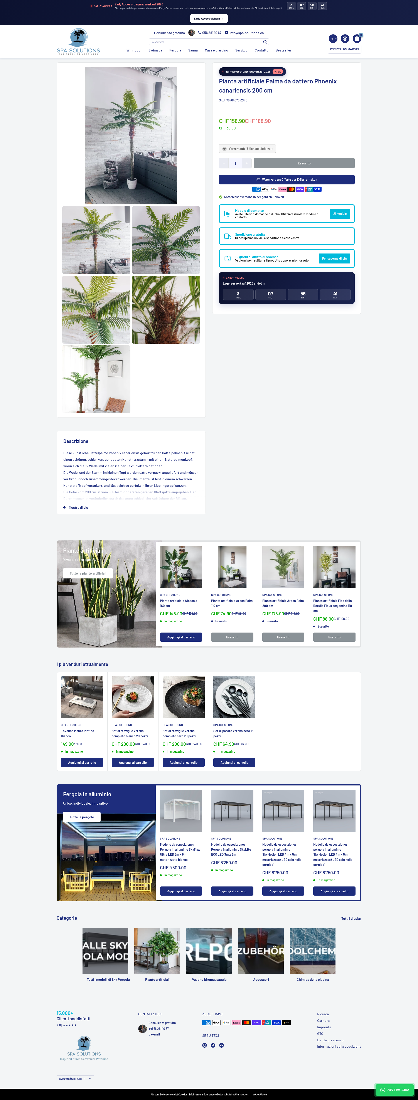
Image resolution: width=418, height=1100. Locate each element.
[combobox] (333, 38)
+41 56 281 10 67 (159, 1028)
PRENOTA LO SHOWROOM (344, 49)
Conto (345, 38)
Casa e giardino (216, 50)
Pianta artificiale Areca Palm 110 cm (232, 603)
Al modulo (340, 213)
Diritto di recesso (330, 1040)
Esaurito (304, 163)
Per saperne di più (334, 258)
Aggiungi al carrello (181, 637)
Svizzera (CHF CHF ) (71, 1078)
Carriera (323, 1020)
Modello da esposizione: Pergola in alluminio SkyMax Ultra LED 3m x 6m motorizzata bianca (180, 851)
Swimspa (155, 50)
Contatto (261, 50)
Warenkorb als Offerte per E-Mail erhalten (289, 179)
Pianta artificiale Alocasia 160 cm (178, 603)
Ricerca (323, 1014)
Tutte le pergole (82, 817)
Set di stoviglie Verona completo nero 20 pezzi (179, 733)
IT (331, 39)
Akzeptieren (260, 1094)
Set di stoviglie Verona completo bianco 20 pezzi (130, 733)
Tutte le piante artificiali (88, 573)
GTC (320, 1033)
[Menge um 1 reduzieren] (223, 163)
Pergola (175, 50)
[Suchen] (265, 42)
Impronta (324, 1027)
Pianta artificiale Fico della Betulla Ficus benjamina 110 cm (332, 606)
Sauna (193, 50)
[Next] (353, 594)
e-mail (155, 1034)
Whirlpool (133, 50)
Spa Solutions (170, 594)
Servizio (241, 50)
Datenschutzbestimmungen (232, 1094)
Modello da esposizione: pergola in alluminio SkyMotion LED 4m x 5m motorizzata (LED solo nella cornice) (282, 854)
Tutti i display (351, 918)
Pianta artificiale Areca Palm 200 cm (283, 603)
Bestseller (284, 50)
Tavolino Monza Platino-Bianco (78, 733)
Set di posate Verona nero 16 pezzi (233, 733)
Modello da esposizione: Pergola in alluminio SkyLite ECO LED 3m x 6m (231, 849)
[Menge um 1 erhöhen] (246, 163)
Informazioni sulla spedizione (339, 1046)
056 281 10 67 (211, 32)
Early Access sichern (207, 18)
